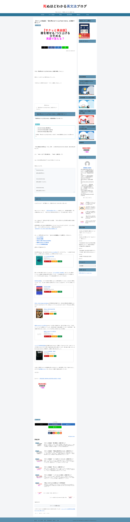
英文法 (45, 520)
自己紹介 (35, 520)
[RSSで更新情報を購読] (61, 433)
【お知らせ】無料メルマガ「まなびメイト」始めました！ (87, 238)
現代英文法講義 (40, 238)
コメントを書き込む (55, 505)
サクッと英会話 (38, 419)
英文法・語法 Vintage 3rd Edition (44, 240)
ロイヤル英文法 (40, 237)
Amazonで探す (54, 261)
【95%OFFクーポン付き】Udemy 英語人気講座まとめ (46, 228)
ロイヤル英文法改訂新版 (49, 256)
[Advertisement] (55, 59)
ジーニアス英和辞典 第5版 (42, 244)
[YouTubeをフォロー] (54, 433)
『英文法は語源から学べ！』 (52, 210)
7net (55, 313)
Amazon (51, 313)
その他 (58, 520)
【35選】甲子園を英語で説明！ (85, 256)
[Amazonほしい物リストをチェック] (56, 433)
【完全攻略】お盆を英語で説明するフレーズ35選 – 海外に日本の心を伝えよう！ (87, 251)
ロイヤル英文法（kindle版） (58, 272)
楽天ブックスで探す (48, 261)
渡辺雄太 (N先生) (87, 167)
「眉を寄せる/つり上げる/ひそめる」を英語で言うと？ (47, 107)
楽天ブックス (47, 313)
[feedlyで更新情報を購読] (58, 433)
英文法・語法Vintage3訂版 (49, 309)
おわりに (38, 109)
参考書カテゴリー (43, 369)
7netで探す (59, 261)
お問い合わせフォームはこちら (85, 273)
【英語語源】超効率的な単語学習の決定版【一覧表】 (50, 378)
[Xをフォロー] (51, 433)
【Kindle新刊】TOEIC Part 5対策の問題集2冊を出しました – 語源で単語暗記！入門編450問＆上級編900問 (87, 244)
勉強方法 (54, 520)
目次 (45, 105)
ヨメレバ (48, 288)
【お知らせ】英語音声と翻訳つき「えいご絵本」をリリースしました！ (87, 232)
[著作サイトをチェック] (49, 433)
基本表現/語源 (49, 520)
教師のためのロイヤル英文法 (43, 242)
